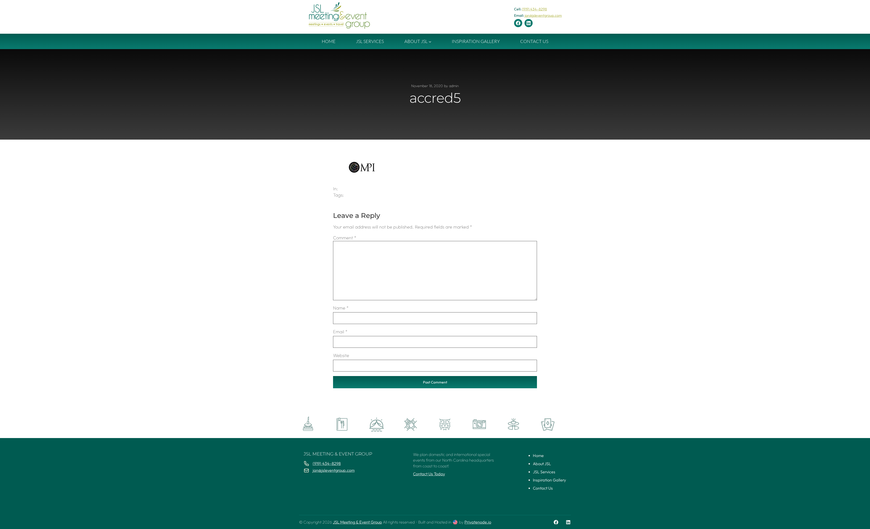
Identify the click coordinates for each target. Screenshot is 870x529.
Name (341, 308)
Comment (344, 238)
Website (341, 355)
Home (538, 455)
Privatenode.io (477, 522)
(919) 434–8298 (534, 9)
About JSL (542, 463)
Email (340, 331)
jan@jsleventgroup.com (543, 15)
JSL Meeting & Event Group (338, 454)
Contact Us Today (429, 474)
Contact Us (543, 488)
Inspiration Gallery (549, 480)
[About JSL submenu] (430, 41)
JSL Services (544, 471)
